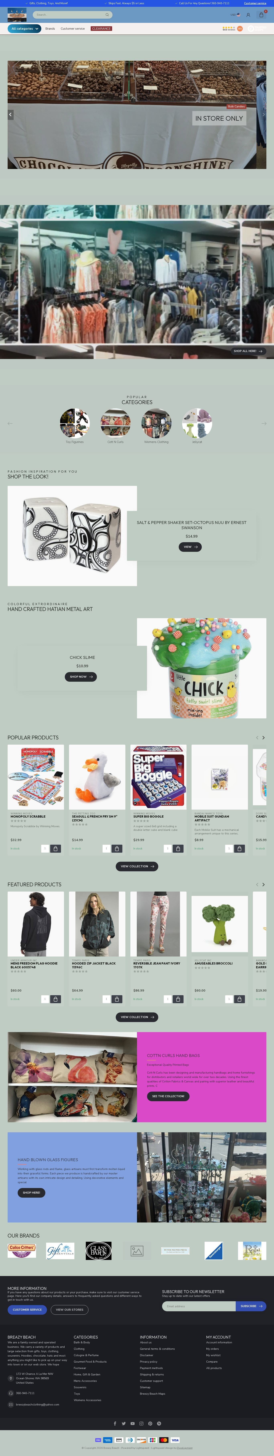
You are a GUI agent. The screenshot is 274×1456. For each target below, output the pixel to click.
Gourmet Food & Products (90, 1362)
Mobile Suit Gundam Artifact (212, 818)
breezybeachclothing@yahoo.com (37, 1404)
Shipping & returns (152, 1374)
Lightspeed (142, 1448)
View (188, 547)
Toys (77, 1394)
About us (146, 1342)
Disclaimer (146, 1355)
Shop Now (78, 677)
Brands (50, 28)
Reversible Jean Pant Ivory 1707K (156, 965)
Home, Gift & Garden (87, 1374)
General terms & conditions (157, 1349)
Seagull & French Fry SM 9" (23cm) (94, 818)
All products (214, 1368)
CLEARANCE (101, 28)
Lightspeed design (162, 1448)
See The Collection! (168, 1096)
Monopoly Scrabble (28, 817)
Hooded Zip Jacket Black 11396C (94, 965)
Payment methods (151, 1368)
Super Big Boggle (148, 817)
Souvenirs (80, 1387)
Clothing (79, 1349)
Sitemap (145, 1387)
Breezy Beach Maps (152, 1394)
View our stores (69, 1310)
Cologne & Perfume (86, 1355)
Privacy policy (148, 1362)
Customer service (255, 3)
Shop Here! (31, 1193)
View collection (134, 866)
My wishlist (213, 1355)
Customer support (151, 1381)
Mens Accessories (85, 1381)
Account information (219, 1342)
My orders (212, 1349)
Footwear (80, 1368)
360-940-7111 (25, 1393)
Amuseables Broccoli (213, 964)
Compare (212, 1362)
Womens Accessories (87, 1400)
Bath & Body (82, 1342)
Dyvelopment (185, 1448)
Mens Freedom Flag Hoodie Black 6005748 (34, 965)
